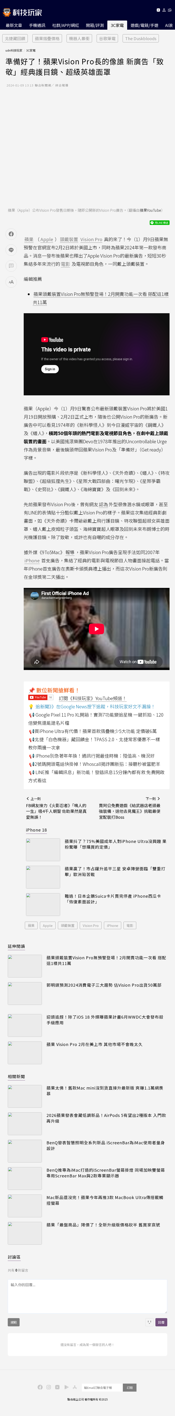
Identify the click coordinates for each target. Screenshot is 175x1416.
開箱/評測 (95, 25)
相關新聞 (16, 1076)
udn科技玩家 (13, 50)
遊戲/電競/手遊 (144, 25)
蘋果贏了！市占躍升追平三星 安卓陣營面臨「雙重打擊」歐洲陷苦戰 (115, 871)
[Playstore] (65, 1387)
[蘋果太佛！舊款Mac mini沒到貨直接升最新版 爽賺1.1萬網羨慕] (25, 1096)
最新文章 (14, 25)
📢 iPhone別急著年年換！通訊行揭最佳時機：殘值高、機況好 (92, 755)
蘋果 (31, 925)
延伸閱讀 (16, 946)
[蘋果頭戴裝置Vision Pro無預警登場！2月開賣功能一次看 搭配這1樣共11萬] (25, 966)
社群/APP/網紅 (65, 25)
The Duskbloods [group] (140, 38)
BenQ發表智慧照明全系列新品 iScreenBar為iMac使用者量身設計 (105, 1145)
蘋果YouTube (150, 210)
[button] (164, 11)
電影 (129, 925)
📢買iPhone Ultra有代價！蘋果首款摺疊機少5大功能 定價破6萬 (93, 731)
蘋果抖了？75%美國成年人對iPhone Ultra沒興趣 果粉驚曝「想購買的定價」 (116, 844)
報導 (70, 552)
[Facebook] (39, 1387)
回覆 (161, 1322)
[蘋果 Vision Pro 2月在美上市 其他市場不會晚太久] (25, 1052)
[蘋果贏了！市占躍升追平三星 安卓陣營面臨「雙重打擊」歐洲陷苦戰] (43, 877)
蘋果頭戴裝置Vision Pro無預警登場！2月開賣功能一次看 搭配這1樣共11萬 (106, 960)
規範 (13, 1322)
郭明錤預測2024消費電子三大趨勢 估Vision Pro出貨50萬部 (104, 985)
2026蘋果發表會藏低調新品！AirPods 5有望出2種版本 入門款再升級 (106, 1118)
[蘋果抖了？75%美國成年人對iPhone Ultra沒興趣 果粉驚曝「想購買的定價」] (43, 849)
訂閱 (130, 1387)
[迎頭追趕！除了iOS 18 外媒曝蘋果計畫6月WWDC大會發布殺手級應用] (25, 1025)
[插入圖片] (149, 1322)
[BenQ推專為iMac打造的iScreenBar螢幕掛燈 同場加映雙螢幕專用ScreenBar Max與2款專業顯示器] (25, 1178)
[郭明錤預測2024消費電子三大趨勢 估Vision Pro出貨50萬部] (25, 993)
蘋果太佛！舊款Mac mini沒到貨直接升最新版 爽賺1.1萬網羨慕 (104, 1090)
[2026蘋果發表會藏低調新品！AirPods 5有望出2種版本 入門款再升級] (25, 1123)
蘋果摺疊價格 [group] (47, 38)
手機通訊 (37, 25)
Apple (48, 925)
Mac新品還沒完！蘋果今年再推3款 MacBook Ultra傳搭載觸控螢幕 (104, 1200)
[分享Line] (11, 250)
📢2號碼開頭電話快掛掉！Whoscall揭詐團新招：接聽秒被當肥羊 (94, 764)
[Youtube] (158, 11)
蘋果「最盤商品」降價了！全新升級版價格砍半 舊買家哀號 (103, 1225)
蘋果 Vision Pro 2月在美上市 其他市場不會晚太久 (94, 1044)
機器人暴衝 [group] (79, 38)
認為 (103, 504)
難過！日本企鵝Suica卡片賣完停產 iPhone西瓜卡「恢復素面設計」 (113, 899)
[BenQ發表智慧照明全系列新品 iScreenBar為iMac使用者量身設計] (25, 1151)
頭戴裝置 (68, 925)
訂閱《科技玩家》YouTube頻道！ (93, 698)
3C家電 (117, 25)
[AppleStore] (74, 1387)
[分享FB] (11, 234)
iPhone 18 (36, 830)
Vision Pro (91, 925)
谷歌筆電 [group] (107, 38)
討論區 (14, 1257)
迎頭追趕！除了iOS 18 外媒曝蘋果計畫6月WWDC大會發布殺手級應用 (104, 1019)
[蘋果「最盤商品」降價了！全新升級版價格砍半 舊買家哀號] (25, 1233)
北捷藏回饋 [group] (15, 38)
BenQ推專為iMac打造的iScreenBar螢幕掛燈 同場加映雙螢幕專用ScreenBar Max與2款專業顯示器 (105, 1173)
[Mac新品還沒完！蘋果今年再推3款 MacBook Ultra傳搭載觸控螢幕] (25, 1205)
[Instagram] (48, 1387)
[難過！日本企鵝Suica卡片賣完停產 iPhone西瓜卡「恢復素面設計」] (43, 904)
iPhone (112, 925)
